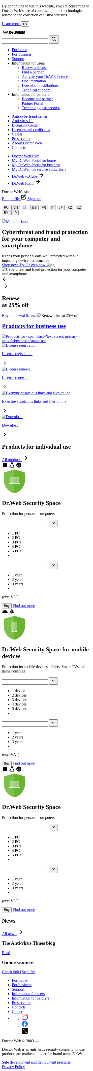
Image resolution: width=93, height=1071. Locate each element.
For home (19, 50)
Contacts (19, 147)
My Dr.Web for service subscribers (39, 169)
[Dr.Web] (14, 33)
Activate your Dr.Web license (45, 76)
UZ (79, 207)
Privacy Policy (13, 1067)
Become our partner (37, 99)
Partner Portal (32, 103)
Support (18, 59)
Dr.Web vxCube (25, 176)
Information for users (28, 994)
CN (15, 207)
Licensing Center (25, 125)
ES (34, 207)
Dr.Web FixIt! (23, 183)
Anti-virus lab (22, 121)
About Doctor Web (27, 143)
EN (25, 207)
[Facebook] (25, 1025)
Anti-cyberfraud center (29, 116)
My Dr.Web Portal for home (34, 160)
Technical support (36, 90)
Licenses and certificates (31, 130)
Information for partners (30, 998)
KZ (70, 207)
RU (6, 207)
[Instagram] (25, 1018)
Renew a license (34, 68)
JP (61, 207)
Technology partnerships (41, 108)
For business (21, 54)
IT (52, 207)
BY (6, 213)
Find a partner (33, 72)
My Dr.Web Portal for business (36, 165)
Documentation (34, 81)
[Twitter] (25, 1032)
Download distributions (40, 85)
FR (44, 207)
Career (17, 134)
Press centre (21, 138)
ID (15, 213)
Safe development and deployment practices (36, 1062)
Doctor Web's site (25, 156)
